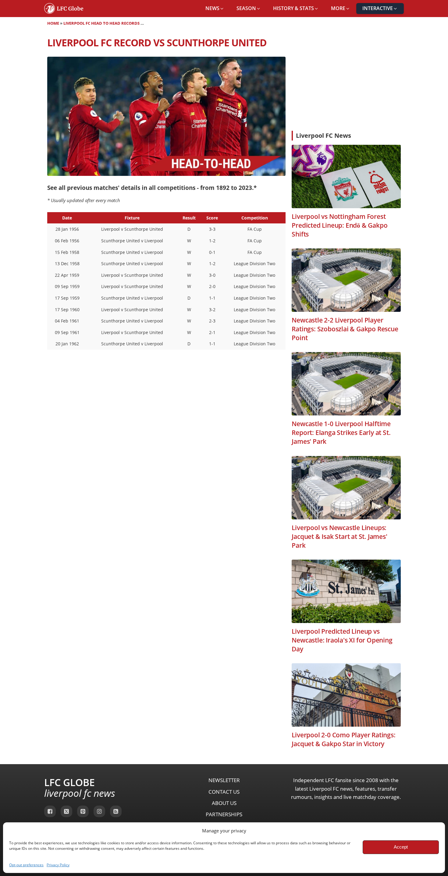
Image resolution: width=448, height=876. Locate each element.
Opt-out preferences (26, 864)
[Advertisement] (346, 80)
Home (53, 23)
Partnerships (224, 814)
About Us (224, 803)
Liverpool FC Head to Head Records (101, 23)
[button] (214, 8)
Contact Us (224, 791)
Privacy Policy (58, 864)
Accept (401, 846)
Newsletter (224, 780)
